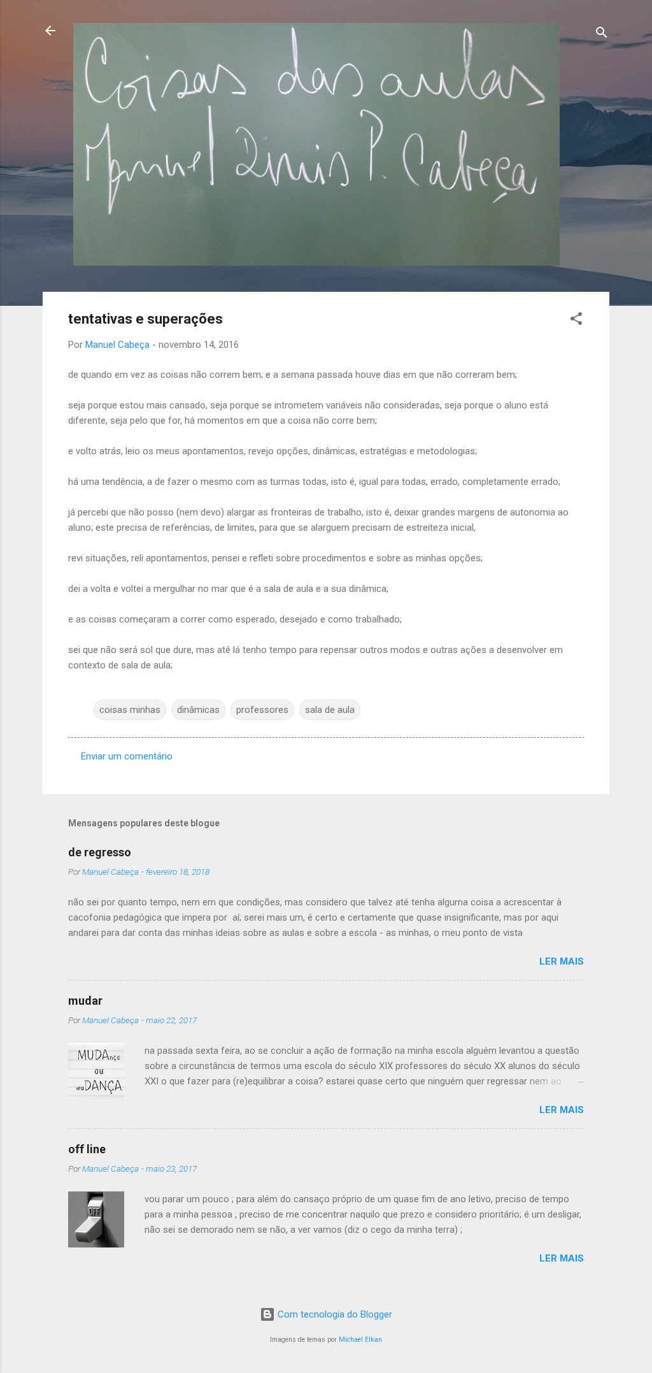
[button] (576, 321)
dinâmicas (198, 709)
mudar (85, 1000)
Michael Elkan (360, 1339)
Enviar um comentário (127, 756)
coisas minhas (129, 709)
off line (87, 1149)
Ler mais (561, 961)
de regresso (99, 852)
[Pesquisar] (601, 34)
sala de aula (330, 709)
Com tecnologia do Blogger (333, 1314)
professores (262, 709)
